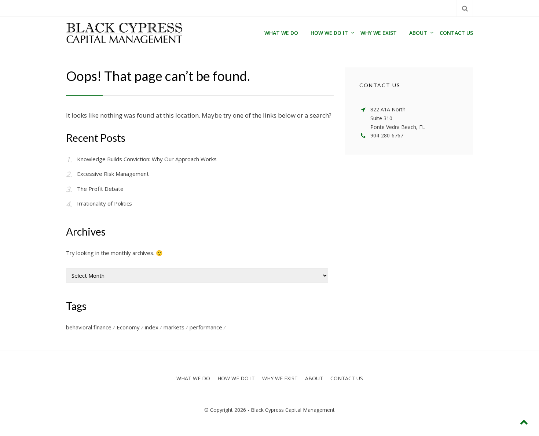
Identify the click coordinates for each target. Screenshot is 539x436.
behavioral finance (88, 327)
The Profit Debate (100, 188)
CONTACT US (456, 32)
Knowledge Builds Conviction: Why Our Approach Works (147, 159)
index (151, 327)
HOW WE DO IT (329, 32)
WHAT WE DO (281, 32)
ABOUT (418, 32)
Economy (128, 327)
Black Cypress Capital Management (293, 409)
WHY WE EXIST (378, 32)
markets (174, 327)
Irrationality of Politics (104, 203)
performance (206, 327)
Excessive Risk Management (113, 173)
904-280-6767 (386, 135)
